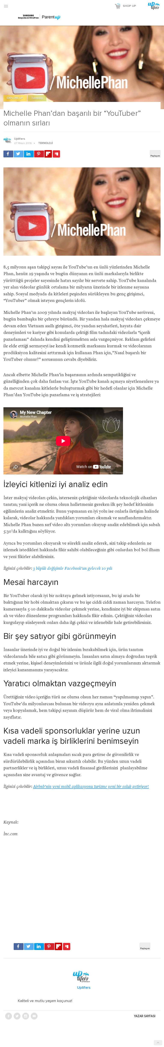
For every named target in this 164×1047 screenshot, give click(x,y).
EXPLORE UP (15, 98)
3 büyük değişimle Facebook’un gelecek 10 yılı (72, 569)
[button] (6, 6)
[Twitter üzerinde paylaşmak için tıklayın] (18, 154)
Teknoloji (37, 98)
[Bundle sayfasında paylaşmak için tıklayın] (56, 154)
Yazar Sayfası (144, 1016)
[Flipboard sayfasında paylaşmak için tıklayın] (48, 154)
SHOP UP (129, 5)
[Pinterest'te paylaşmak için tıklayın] (39, 154)
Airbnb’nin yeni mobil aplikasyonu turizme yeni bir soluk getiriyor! (91, 787)
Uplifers (19, 138)
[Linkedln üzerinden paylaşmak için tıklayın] (29, 154)
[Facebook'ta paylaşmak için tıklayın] (8, 154)
